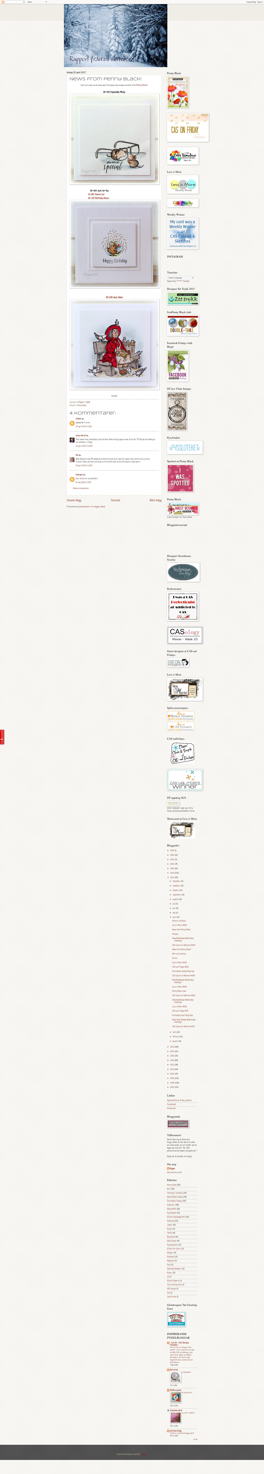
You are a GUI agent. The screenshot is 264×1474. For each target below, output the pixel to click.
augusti (176, 899)
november (177, 886)
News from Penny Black (181, 930)
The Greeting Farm (174, 1285)
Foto (168, 1265)
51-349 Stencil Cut (96, 194)
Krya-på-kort (187, 1393)
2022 (172, 855)
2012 (172, 1065)
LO (168, 1277)
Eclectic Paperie (173, 1281)
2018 (172, 873)
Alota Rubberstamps (175, 1197)
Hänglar (170, 1253)
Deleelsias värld (176, 1411)
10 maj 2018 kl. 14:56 (83, 483)
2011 (172, 1069)
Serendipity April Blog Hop (182, 1015)
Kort (168, 1189)
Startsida (115, 500)
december (177, 881)
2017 (172, 878)
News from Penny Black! (181, 950)
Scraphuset (171, 1108)
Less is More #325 (179, 963)
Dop (168, 1293)
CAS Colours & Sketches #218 (183, 996)
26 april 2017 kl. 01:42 (84, 466)
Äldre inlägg (156, 500)
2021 (172, 860)
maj (174, 913)
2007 (172, 1087)
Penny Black (141, 85)
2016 (172, 1047)
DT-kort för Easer (174, 1249)
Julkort (169, 1225)
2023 (172, 851)
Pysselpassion (172, 1245)
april (175, 917)
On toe (174, 958)
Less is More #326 (179, 925)
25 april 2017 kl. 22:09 (84, 446)
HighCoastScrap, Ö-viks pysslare (179, 1100)
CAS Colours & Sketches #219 (183, 976)
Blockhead (171, 1237)
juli (174, 904)
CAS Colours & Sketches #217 (183, 1027)
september (177, 895)
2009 (172, 1078)
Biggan (172, 1169)
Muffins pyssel (175, 1390)
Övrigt (169, 1229)
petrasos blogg (176, 1431)
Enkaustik (170, 1257)
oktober (176, 890)
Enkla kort (171, 1205)
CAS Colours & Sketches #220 (183, 945)
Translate (185, 281)
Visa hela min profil (174, 1173)
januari (175, 1041)
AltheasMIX (171, 1209)
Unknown (79, 475)
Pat (77, 455)
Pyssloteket (171, 1104)
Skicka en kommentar (81, 488)
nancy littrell (81, 436)
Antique (175, 934)
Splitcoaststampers (174, 1269)
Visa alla (195, 1439)
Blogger (144, 1454)
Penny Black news (179, 991)
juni (174, 908)
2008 (172, 1083)
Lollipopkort (186, 1372)
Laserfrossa (171, 1297)
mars (175, 1032)
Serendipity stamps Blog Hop (183, 971)
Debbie (78, 419)
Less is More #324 (179, 987)
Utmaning (170, 1221)
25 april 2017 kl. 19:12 (84, 427)
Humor (169, 1273)
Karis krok (174, 1370)
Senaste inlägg (74, 500)
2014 (172, 1056)
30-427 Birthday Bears (98, 198)
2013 (172, 1060)
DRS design (171, 1289)
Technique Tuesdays (175, 1193)
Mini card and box (179, 954)
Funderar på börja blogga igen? (182, 1433)
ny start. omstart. (188, 1413)
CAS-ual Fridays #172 (180, 967)
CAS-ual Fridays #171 (180, 1011)
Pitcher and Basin (179, 921)
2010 (172, 1074)
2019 (172, 869)
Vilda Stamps (171, 1241)
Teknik (169, 1233)
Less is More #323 (179, 1007)
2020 (172, 864)
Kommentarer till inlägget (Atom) (92, 507)
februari (176, 1037)
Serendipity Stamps (174, 1201)
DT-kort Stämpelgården (176, 1217)
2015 (172, 1052)
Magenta (170, 1261)
